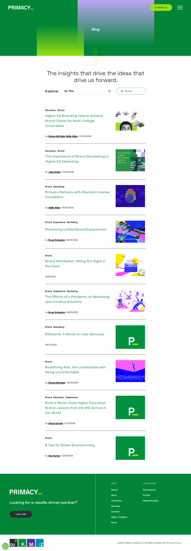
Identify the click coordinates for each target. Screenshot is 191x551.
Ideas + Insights (119, 517)
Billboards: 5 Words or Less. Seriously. (75, 334)
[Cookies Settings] (5, 546)
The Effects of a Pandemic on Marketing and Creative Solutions (77, 299)
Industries (116, 500)
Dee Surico (54, 455)
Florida (146, 495)
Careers (115, 511)
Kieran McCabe (56, 136)
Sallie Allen (72, 136)
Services (115, 506)
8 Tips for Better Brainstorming (70, 445)
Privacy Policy (173, 542)
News (114, 522)
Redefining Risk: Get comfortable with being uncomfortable (75, 370)
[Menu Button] (180, 7)
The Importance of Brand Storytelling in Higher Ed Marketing (77, 159)
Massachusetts (151, 500)
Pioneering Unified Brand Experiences (75, 229)
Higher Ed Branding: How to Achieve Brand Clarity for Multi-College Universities (74, 121)
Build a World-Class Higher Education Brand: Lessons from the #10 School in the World (75, 408)
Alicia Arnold (55, 423)
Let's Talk (21, 514)
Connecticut (149, 489)
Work (113, 495)
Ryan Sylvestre (56, 240)
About (114, 489)
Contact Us (161, 7)
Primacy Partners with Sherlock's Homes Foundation (77, 194)
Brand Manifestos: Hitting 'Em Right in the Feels (75, 263)
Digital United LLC (134, 542)
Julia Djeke (54, 172)
